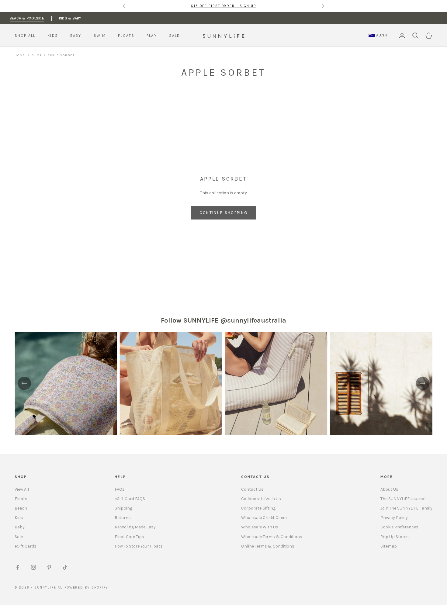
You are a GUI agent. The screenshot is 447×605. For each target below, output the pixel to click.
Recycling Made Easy (135, 527)
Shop (36, 55)
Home (20, 55)
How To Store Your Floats (139, 546)
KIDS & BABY (70, 18)
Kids (19, 517)
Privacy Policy (394, 517)
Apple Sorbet (61, 55)
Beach (21, 508)
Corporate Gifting (258, 508)
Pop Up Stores (394, 536)
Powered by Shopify (86, 587)
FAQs (120, 489)
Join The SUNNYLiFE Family (406, 508)
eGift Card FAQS (130, 498)
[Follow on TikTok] (65, 567)
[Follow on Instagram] (33, 567)
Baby (20, 527)
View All (22, 489)
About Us (389, 489)
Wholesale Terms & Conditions (271, 536)
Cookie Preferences (399, 527)
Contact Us (252, 489)
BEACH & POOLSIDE (27, 18)
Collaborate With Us (261, 498)
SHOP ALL (25, 35)
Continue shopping (223, 212)
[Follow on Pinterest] (49, 567)
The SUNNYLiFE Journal (402, 498)
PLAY (152, 35)
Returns (123, 517)
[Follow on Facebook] (18, 567)
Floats (21, 498)
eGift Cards (25, 546)
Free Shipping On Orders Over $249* (223, 6)
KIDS (52, 35)
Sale (19, 536)
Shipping (123, 508)
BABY (75, 35)
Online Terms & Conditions (267, 546)
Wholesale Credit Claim (264, 517)
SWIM (100, 35)
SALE (174, 35)
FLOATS (126, 35)
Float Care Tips (129, 536)
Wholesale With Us (259, 527)
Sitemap (388, 546)
